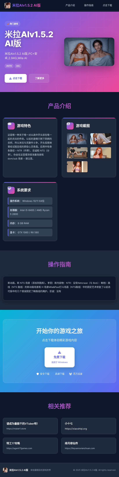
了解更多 (39, 78)
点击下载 (107, 5)
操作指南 (88, 5)
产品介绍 (70, 5)
